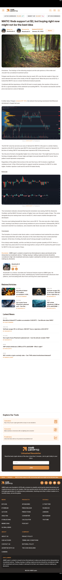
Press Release (27, 508)
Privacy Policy (27, 536)
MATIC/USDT (29, 140)
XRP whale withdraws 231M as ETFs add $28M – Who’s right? (53, 304)
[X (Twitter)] (13, 269)
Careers (4, 552)
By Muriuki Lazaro (8, 357)
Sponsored (26, 504)
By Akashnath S (51, 296)
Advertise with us (8, 548)
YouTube (46, 519)
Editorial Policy (28, 544)
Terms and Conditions (30, 540)
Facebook (46, 508)
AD (59, 0)
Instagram (46, 516)
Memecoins (5, 523)
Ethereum (5, 508)
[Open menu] (3, 10)
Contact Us (6, 544)
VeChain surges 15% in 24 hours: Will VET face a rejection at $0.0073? (53, 292)
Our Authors (6, 540)
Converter (26, 516)
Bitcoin (18, 288)
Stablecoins (6, 519)
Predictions (26, 512)
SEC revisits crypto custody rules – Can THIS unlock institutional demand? (27, 355)
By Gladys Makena (21, 296)
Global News (6, 527)
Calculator (26, 519)
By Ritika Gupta (51, 308)
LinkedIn (45, 512)
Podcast (25, 523)
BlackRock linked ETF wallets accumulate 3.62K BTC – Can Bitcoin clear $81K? (22, 292)
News (48, 300)
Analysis (49, 288)
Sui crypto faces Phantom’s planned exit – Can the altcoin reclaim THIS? (22, 304)
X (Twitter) (47, 504)
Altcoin (18, 300)
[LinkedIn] (16, 269)
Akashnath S (11, 31)
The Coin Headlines (29, 548)
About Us (5, 536)
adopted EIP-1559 (21, 101)
